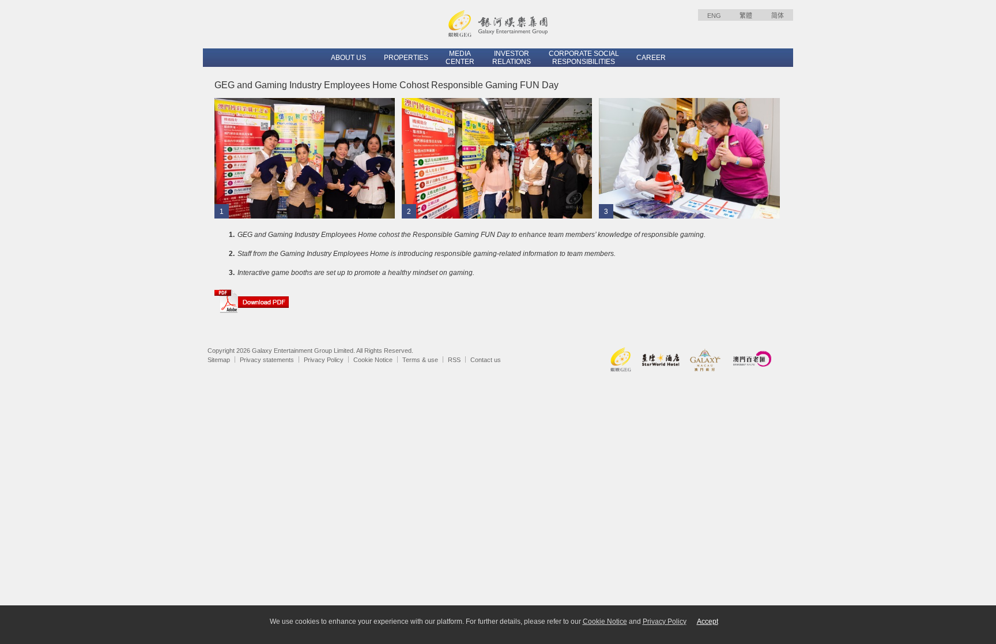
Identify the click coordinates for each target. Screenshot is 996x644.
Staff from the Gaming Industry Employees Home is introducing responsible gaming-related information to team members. (426, 254)
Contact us (485, 359)
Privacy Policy (324, 359)
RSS (454, 359)
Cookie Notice (373, 359)
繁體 (746, 15)
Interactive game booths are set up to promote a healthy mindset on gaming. (355, 273)
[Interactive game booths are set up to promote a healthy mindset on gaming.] (689, 158)
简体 (777, 15)
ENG (714, 15)
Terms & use (420, 359)
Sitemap (218, 359)
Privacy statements (267, 359)
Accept (707, 621)
